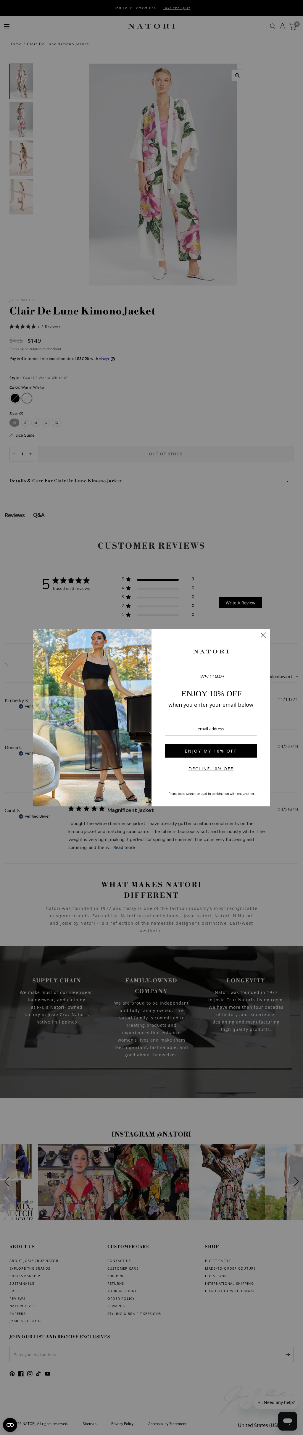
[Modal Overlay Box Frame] (151, 717)
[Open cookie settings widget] (10, 1425)
